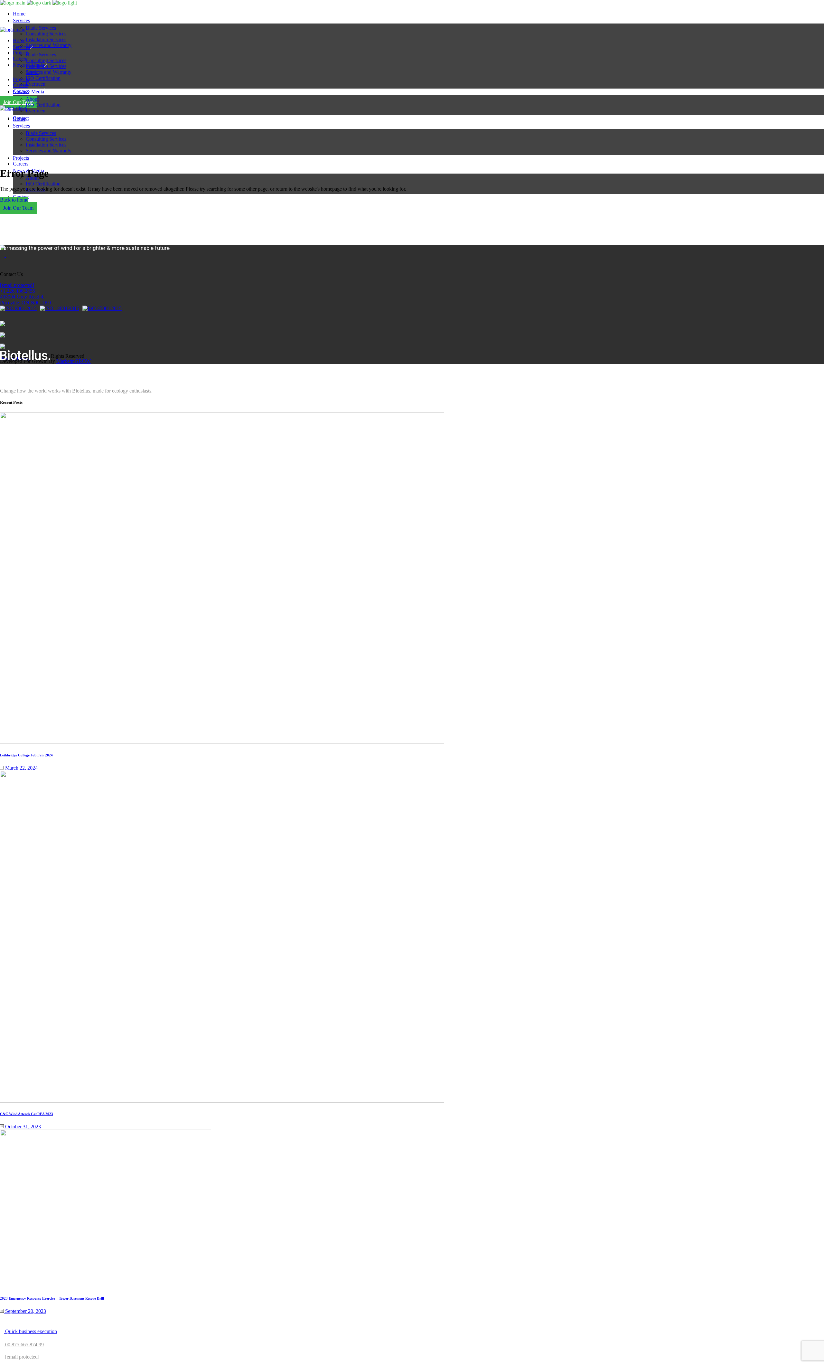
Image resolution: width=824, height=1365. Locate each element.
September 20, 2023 (25, 1311)
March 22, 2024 (21, 768)
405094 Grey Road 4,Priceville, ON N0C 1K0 (25, 299)
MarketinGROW (73, 361)
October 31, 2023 (22, 1126)
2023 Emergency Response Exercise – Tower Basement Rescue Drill (52, 1298)
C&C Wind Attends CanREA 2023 (26, 1114)
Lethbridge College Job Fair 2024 (26, 755)
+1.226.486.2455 (17, 291)
